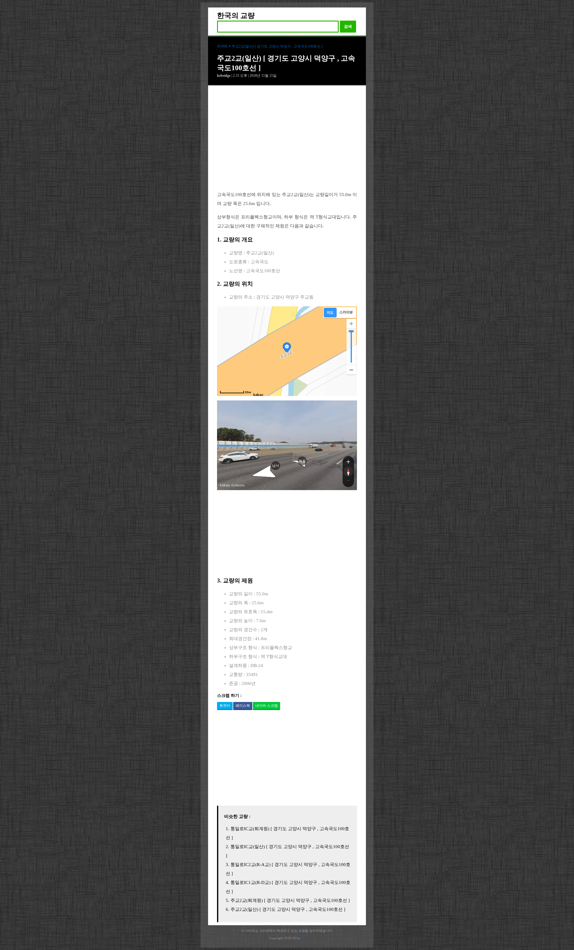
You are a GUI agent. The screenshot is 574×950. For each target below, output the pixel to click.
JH (303, 938)
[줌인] (348, 461)
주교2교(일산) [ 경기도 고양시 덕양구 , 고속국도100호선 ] (277, 46)
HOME (222, 46)
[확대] (351, 323)
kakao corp (225, 485)
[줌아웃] (348, 482)
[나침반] (348, 471)
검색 (348, 26)
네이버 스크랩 (266, 705)
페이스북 (243, 705)
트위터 (224, 705)
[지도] (330, 312)
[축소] (351, 369)
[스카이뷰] (346, 312)
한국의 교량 (236, 15)
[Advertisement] (287, 143)
